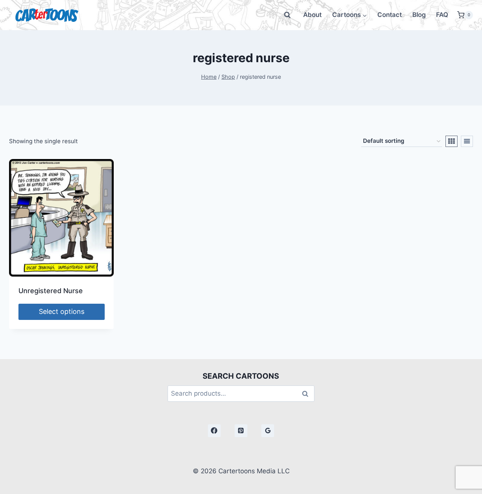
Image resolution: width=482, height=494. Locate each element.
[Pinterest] (241, 430)
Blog (419, 14)
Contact (389, 14)
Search (307, 394)
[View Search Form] (287, 15)
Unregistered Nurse (50, 291)
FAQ (442, 14)
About (312, 14)
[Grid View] (451, 141)
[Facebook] (214, 430)
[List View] (467, 141)
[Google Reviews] (267, 430)
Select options (61, 311)
